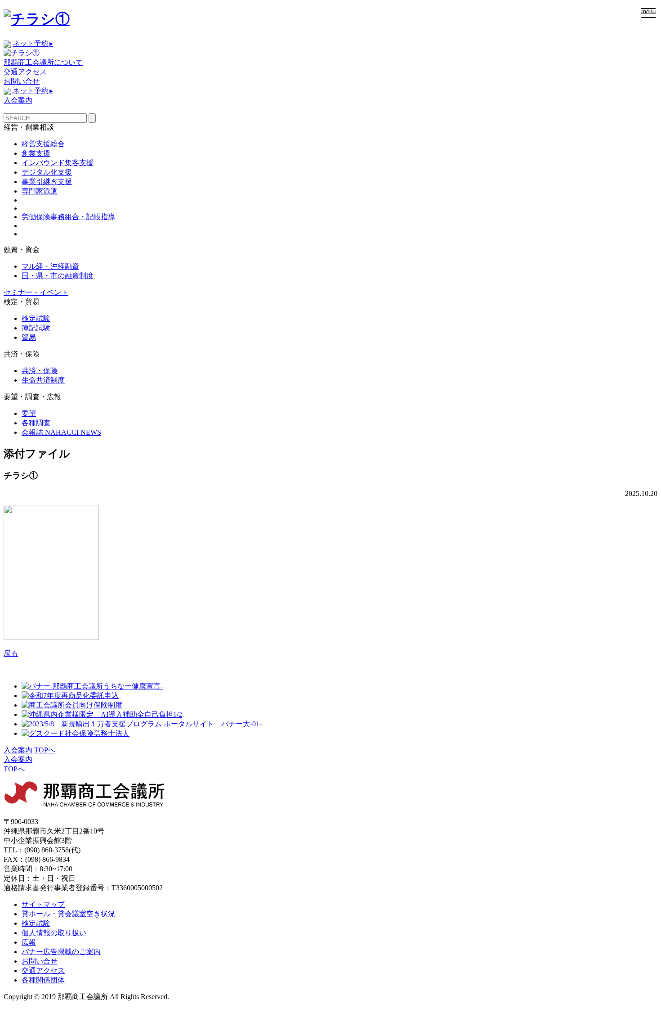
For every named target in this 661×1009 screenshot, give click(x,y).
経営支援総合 (43, 144)
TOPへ (44, 750)
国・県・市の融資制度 (58, 275)
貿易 (29, 337)
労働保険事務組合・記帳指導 (68, 217)
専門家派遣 (40, 191)
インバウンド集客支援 (58, 163)
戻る (11, 653)
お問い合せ (22, 81)
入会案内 (18, 100)
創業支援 (36, 153)
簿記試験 (36, 328)
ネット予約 (33, 43)
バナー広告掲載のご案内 (61, 951)
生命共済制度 (43, 380)
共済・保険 (40, 370)
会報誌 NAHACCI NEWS (61, 432)
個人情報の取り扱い (54, 933)
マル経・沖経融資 (50, 266)
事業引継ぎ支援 (47, 181)
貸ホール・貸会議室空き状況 (68, 914)
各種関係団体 (43, 980)
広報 (29, 942)
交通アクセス (25, 72)
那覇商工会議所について (43, 62)
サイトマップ (43, 904)
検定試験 (36, 318)
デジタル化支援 (47, 172)
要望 (29, 413)
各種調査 (40, 423)
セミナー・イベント (36, 292)
